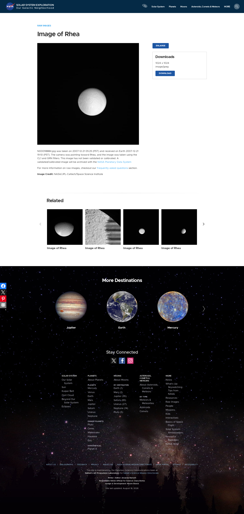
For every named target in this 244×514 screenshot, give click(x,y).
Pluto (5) (118, 412)
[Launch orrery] (145, 7)
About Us (51, 465)
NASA (10, 6)
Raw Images (44, 26)
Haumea (92, 436)
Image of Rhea (56, 248)
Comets (144, 411)
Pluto (90, 425)
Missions (170, 410)
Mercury (172, 327)
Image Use (108, 465)
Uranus (91, 412)
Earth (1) (118, 388)
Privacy (95, 465)
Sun (64, 387)
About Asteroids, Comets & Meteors (149, 388)
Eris (90, 440)
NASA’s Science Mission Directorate (141, 473)
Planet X (92, 449)
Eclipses (66, 406)
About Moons (121, 380)
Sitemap (177, 465)
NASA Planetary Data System (114, 162)
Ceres (91, 428)
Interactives (172, 418)
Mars (90, 400)
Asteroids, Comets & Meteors (145, 378)
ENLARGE (160, 46)
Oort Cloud (68, 395)
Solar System (69, 376)
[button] (227, 6)
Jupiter (71, 327)
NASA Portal (162, 465)
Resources (171, 398)
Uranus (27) (120, 404)
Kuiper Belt (68, 391)
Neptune (92, 416)
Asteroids (145, 407)
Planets (92, 376)
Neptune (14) (121, 408)
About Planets (95, 380)
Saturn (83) (120, 400)
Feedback (82, 465)
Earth (122, 327)
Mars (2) (118, 392)
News (169, 380)
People (169, 406)
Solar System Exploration (35, 4)
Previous (40, 224)
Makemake (94, 432)
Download (165, 73)
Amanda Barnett (129, 478)
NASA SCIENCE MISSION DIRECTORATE (134, 465)
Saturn (91, 408)
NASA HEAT (172, 444)
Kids (168, 414)
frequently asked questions (112, 168)
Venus (91, 392)
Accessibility (191, 465)
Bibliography (66, 465)
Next (204, 224)
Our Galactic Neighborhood (35, 8)
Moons (117, 376)
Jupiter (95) (120, 396)
